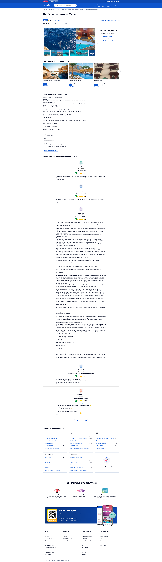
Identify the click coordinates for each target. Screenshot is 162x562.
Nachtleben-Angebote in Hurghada (52, 470)
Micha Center (73, 464)
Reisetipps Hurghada (79, 9)
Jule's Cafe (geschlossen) (101, 440)
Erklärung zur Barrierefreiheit (88, 549)
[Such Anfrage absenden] (75, 5)
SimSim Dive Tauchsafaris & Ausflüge (78, 438)
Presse (101, 538)
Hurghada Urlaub (70, 9)
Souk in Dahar (73, 462)
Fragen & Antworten (49, 538)
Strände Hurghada (49, 443)
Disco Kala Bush (48, 467)
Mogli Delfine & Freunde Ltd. (76, 436)
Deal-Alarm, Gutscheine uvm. (51, 540)
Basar (71, 460)
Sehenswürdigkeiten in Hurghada (52, 448)
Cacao (46, 460)
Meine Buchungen (49, 534)
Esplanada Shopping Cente (76, 457)
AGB (83, 545)
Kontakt (107, 1)
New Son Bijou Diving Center (76, 443)
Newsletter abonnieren (50, 543)
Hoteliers (65, 534)
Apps (46, 549)
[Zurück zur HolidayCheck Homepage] (47, 5)
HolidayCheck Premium (50, 547)
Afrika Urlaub (45, 9)
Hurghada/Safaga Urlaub (61, 9)
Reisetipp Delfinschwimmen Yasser (91, 9)
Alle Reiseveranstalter (50, 552)
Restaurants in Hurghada (101, 448)
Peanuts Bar (47, 462)
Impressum (84, 554)
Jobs (101, 540)
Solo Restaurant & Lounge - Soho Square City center (105, 438)
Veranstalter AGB (85, 534)
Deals (45, 1)
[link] (97, 5)
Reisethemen (103, 543)
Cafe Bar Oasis (48, 457)
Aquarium (47, 436)
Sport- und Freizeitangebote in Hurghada (79, 448)
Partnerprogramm (67, 538)
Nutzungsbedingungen (87, 536)
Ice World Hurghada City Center (77, 440)
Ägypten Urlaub (52, 9)
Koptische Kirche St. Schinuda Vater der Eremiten (54, 440)
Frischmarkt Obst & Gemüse (76, 467)
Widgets (65, 536)
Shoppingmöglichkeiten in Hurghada (78, 470)
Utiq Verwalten (85, 543)
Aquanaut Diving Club (75, 445)
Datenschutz (84, 538)
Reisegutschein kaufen (50, 545)
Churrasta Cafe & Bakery (101, 443)
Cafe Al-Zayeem (99, 445)
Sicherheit (84, 552)
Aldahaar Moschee (49, 445)
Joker (97, 436)
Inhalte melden (48, 554)
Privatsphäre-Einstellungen (88, 540)
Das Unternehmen (104, 534)
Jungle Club (47, 464)
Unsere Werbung (104, 536)
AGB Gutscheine (85, 547)
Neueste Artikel (103, 545)
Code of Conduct (67, 540)
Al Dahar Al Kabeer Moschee (51, 438)
